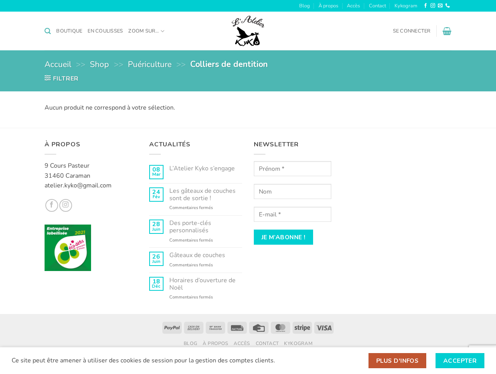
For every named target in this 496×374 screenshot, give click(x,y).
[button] (48, 31)
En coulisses (105, 30)
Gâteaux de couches (197, 255)
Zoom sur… (143, 30)
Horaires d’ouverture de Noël (202, 284)
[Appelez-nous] (447, 6)
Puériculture (150, 64)
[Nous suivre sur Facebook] (425, 6)
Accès (353, 5)
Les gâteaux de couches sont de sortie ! (202, 194)
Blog (304, 5)
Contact (377, 5)
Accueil (58, 64)
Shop (99, 64)
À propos (328, 5)
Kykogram (405, 5)
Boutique (69, 30)
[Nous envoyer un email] (440, 6)
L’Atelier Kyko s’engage (202, 168)
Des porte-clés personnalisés (190, 227)
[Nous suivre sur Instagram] (433, 6)
